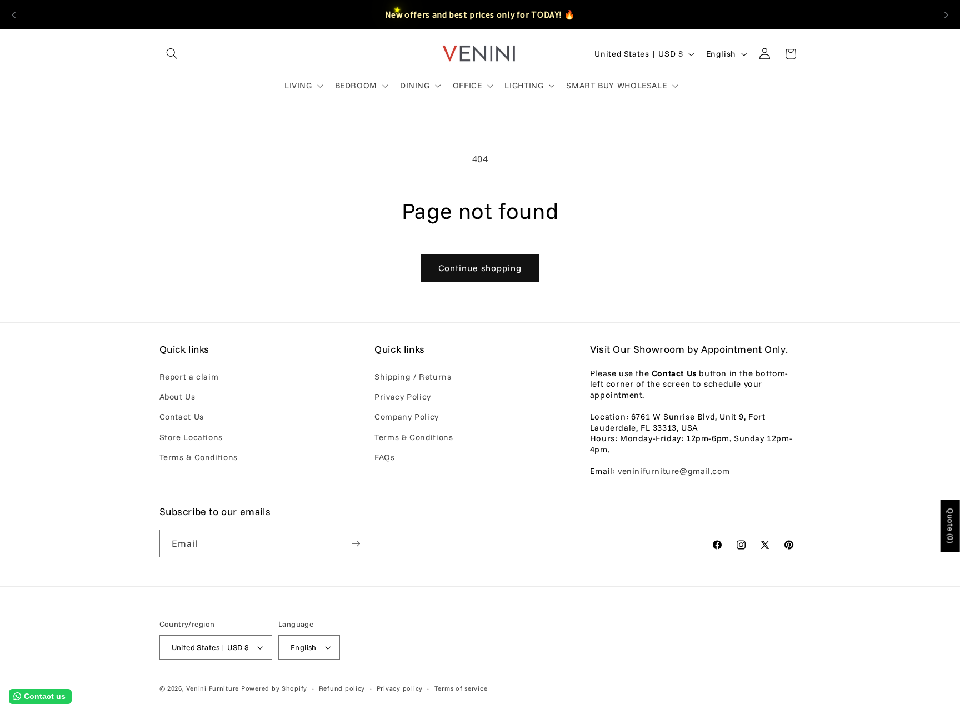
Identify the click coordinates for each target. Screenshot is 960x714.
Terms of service (461, 688)
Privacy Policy (402, 396)
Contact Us (181, 416)
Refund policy (342, 688)
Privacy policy (400, 688)
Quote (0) (951, 526)
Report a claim (189, 376)
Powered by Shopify (274, 688)
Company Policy (406, 416)
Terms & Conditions (198, 457)
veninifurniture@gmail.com (674, 471)
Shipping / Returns (412, 376)
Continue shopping (480, 267)
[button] (172, 54)
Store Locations (191, 437)
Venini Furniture (213, 688)
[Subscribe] (355, 543)
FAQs (384, 457)
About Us (177, 396)
